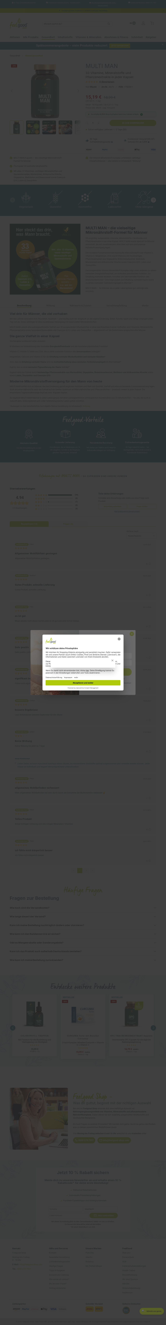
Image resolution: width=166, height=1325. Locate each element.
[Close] (112, 660)
